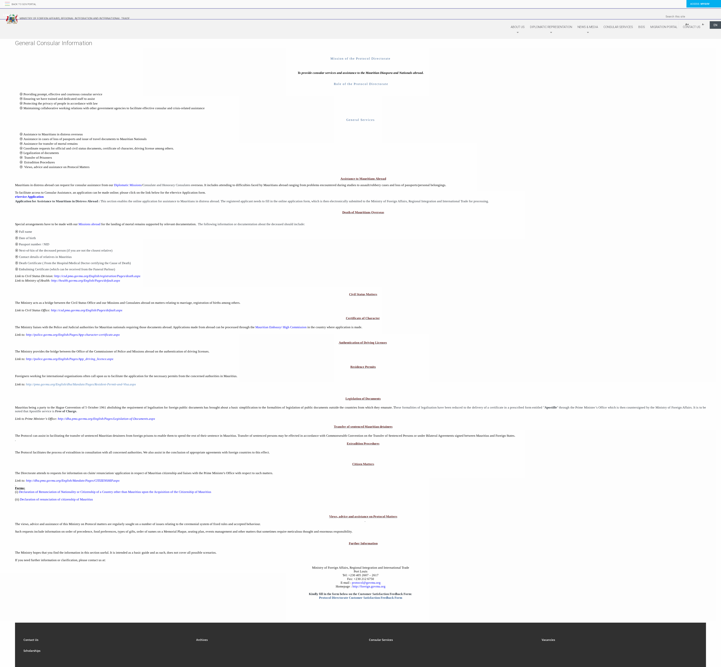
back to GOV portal (24, 4)
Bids (641, 27)
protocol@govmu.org (366, 582)
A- (703, 24)
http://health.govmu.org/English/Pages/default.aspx (85, 280)
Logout (7, 14)
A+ (687, 24)
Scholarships (31, 651)
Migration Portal (663, 27)
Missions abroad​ (89, 224)
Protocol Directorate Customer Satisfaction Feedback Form (360, 598)
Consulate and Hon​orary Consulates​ (166, 185)
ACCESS (700, 3)
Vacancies (548, 640)
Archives (202, 640)
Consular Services (618, 27)
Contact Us (691, 27)
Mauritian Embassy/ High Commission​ (281, 327)
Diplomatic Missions (128, 185)
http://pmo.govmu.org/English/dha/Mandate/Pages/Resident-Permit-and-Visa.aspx (81, 384)
